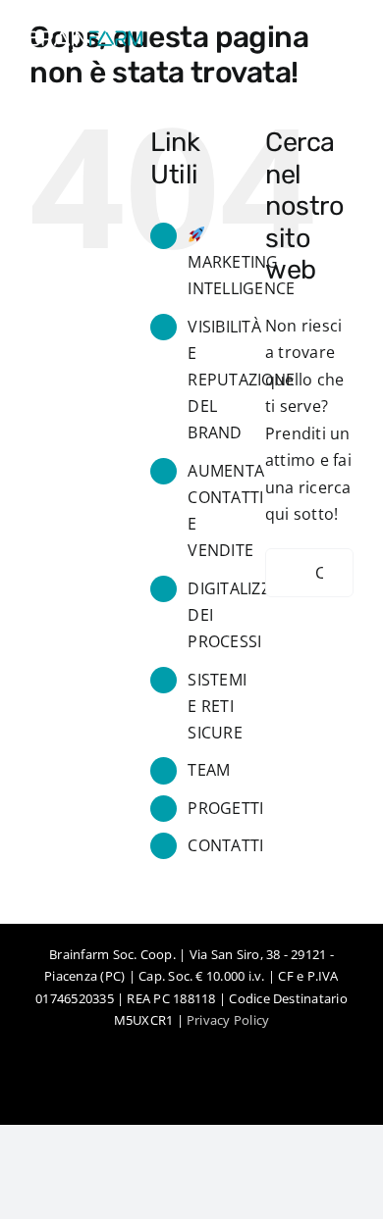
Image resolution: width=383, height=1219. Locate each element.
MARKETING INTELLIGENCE (241, 275)
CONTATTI (225, 845)
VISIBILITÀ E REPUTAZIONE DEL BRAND (241, 380)
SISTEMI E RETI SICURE (217, 706)
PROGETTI (225, 808)
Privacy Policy (228, 1020)
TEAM (209, 770)
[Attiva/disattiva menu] (338, 44)
